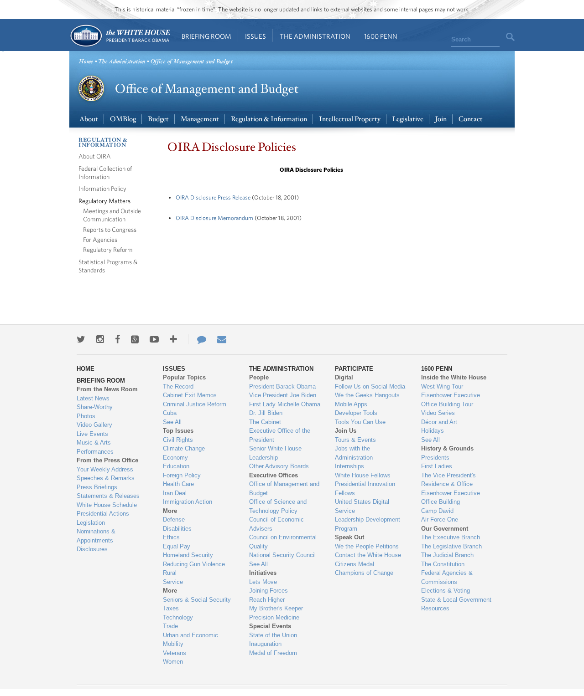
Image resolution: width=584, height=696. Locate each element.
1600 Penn (380, 36)
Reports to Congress (109, 229)
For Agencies (100, 239)
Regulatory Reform (108, 249)
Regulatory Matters (104, 201)
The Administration (315, 36)
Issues (255, 36)
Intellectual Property (350, 119)
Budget (158, 119)
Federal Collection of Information (105, 172)
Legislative (407, 119)
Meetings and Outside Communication (112, 215)
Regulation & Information (269, 119)
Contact (471, 119)
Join (441, 119)
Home (119, 36)
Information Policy (102, 188)
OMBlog (123, 119)
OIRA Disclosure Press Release (213, 197)
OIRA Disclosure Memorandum (214, 218)
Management (200, 119)
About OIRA (94, 156)
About (88, 119)
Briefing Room (206, 36)
